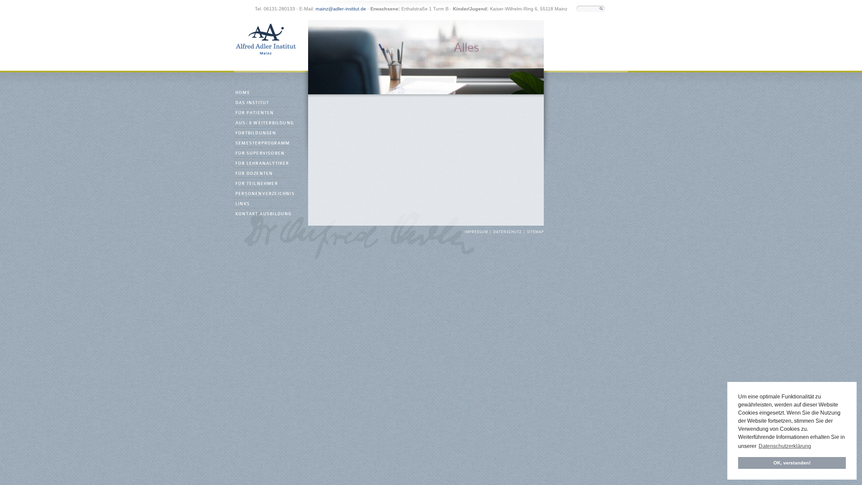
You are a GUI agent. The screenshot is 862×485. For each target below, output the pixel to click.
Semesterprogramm (262, 143)
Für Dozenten (254, 173)
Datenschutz (507, 232)
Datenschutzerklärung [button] (785, 446)
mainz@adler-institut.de (341, 8)
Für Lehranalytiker (262, 163)
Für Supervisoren (260, 153)
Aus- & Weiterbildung (264, 123)
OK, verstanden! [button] (792, 462)
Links (242, 204)
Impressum (476, 232)
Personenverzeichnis (265, 194)
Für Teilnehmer (256, 184)
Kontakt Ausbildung (263, 214)
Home (242, 93)
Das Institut (252, 103)
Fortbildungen (255, 133)
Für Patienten (254, 113)
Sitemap (535, 232)
